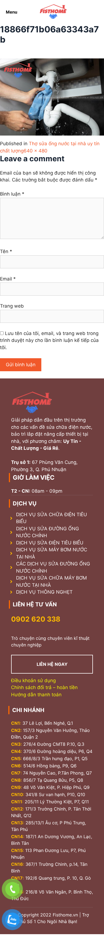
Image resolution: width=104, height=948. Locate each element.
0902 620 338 (35, 619)
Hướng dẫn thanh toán (36, 694)
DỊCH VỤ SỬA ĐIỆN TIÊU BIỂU (49, 543)
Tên (6, 251)
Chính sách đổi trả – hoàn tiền (44, 687)
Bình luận (12, 194)
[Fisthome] (53, 12)
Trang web (12, 306)
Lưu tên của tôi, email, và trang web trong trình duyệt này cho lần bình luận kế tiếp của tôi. (49, 340)
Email (8, 279)
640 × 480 (35, 151)
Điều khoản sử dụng (33, 680)
